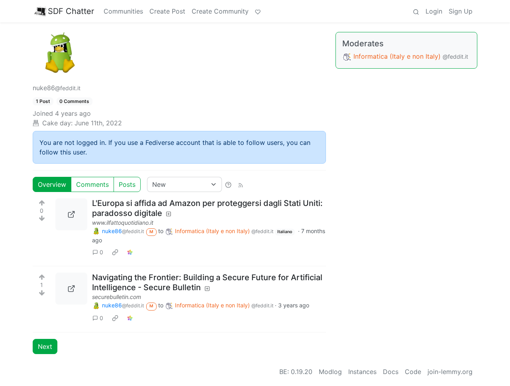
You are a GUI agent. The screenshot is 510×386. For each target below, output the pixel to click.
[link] (115, 251)
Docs (390, 372)
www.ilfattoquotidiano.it (122, 222)
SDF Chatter (71, 11)
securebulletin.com (116, 296)
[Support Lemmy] (258, 11)
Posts (127, 184)
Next (45, 346)
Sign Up (461, 11)
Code (413, 372)
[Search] (416, 11)
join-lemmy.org (450, 372)
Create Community (220, 11)
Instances (362, 372)
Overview (52, 184)
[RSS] (240, 184)
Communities (123, 11)
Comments (92, 184)
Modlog (330, 372)
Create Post (167, 11)
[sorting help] (228, 184)
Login (434, 11)
